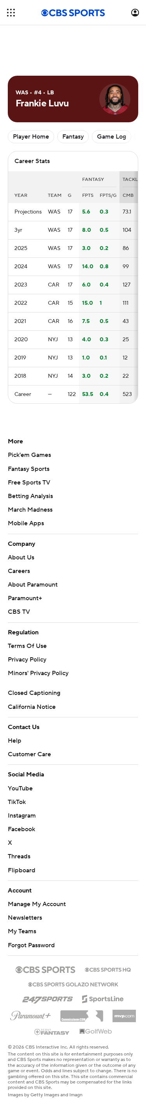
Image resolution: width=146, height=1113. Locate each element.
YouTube (20, 788)
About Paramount (33, 585)
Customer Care (29, 754)
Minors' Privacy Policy (38, 673)
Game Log (111, 137)
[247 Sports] (47, 998)
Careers (19, 571)
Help (14, 741)
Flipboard (21, 870)
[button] (11, 12)
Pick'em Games (29, 455)
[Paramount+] (30, 1014)
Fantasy (73, 137)
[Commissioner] (81, 1013)
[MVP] (124, 1013)
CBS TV (19, 612)
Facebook (21, 829)
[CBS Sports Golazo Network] (73, 984)
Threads (19, 856)
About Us (21, 557)
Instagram (22, 816)
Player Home (31, 137)
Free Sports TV (29, 482)
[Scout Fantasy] (52, 1031)
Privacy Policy (27, 659)
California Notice (32, 707)
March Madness (30, 510)
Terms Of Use (27, 646)
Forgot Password (31, 945)
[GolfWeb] (95, 1032)
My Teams (22, 931)
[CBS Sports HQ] (108, 969)
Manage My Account (37, 904)
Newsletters (25, 918)
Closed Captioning (34, 693)
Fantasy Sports (28, 469)
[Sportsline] (103, 998)
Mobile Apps (26, 523)
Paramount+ (25, 598)
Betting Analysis (30, 496)
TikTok (17, 802)
